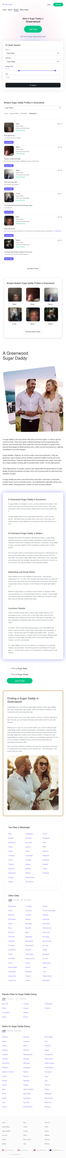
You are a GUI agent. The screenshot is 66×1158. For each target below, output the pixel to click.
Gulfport (10, 882)
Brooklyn (11, 932)
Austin (10, 910)
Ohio (46, 1041)
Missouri (26, 1072)
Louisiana (26, 1041)
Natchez (28, 873)
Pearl (44, 842)
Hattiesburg (28, 834)
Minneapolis (29, 941)
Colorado (5, 1059)
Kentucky (26, 1037)
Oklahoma (48, 1046)
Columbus (11, 856)
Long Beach (29, 856)
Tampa (45, 967)
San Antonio (46, 932)
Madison (28, 864)
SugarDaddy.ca (24, 1150)
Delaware (5, 1067)
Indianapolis (12, 972)
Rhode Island (49, 1059)
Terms (46, 1127)
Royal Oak (46, 919)
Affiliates (47, 1135)
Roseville (45, 915)
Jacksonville (12, 976)
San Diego (46, 937)
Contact (25, 1131)
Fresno (10, 963)
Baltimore (11, 915)
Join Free (33, 29)
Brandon (11, 838)
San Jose (45, 945)
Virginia (47, 1089)
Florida (4, 1076)
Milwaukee (28, 937)
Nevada (25, 1085)
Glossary (47, 1139)
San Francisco (47, 941)
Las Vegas (28, 906)
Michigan (26, 1059)
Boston (10, 924)
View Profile (9, 142)
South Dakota (49, 1067)
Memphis (28, 928)
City (7, 74)
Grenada (11, 877)
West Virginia (49, 1098)
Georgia (4, 1081)
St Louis (45, 958)
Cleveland (11, 941)
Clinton (10, 851)
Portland (28, 976)
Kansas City (12, 980)
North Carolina (27, 1107)
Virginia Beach (47, 976)
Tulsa (44, 972)
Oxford (45, 834)
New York (5, 1004)
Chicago (26, 1004)
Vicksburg (46, 873)
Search (10, 10)
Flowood (11, 864)
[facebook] (3, 1155)
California (5, 1054)
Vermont (47, 1085)
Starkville (45, 864)
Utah (46, 1081)
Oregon (47, 1050)
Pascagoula (46, 838)
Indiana (4, 1098)
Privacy (47, 1131)
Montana (26, 1076)
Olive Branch (29, 882)
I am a (7, 49)
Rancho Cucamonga (49, 910)
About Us (47, 1122)
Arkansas (5, 1050)
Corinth (10, 860)
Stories (25, 1127)
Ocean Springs (30, 877)
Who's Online (24, 10)
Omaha (27, 963)
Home (5, 10)
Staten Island (47, 963)
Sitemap (47, 1144)
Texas (46, 1076)
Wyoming (47, 1107)
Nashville (28, 950)
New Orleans (29, 954)
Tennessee (48, 1072)
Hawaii (4, 1085)
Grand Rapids (12, 967)
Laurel (27, 851)
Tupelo (45, 869)
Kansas (4, 1107)
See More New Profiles (33, 331)
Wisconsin (48, 1102)
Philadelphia (48, 1004)
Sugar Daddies (14, 113)
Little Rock (28, 910)
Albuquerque (12, 906)
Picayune (45, 851)
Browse (16, 10)
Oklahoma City (29, 958)
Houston (26, 1008)
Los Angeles (6, 1012)
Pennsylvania (49, 1054)
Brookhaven (12, 842)
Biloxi (10, 834)
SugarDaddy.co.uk (40, 1150)
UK (22, 900)
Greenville (11, 869)
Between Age (9, 67)
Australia (27, 900)
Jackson (28, 847)
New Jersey (27, 1094)
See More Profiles (33, 268)
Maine (25, 1046)
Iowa (3, 1102)
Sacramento (46, 924)
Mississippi (24, 113)
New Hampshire (28, 1089)
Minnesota (26, 1063)
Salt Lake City (47, 928)
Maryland (26, 1050)
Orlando (25, 1012)
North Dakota (49, 1037)
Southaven (46, 860)
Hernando (28, 838)
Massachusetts (27, 1054)
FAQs (25, 1135)
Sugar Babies (6, 1127)
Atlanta (4, 1017)
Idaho (4, 1089)
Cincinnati (11, 937)
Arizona (4, 1046)
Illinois (4, 1094)
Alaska (4, 1041)
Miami (27, 932)
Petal (44, 847)
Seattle (45, 950)
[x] (6, 1155)
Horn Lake (28, 842)
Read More (58, 231)
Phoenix (28, 967)
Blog (24, 1122)
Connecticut (5, 1063)
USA (10, 900)
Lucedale (28, 860)
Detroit (10, 954)
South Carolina (49, 1063)
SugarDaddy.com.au (57, 1150)
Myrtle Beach (29, 945)
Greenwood (11, 873)
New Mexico (27, 1098)
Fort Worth (11, 958)
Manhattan (28, 924)
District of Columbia (8, 1072)
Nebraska (26, 1081)
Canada (16, 900)
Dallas (4, 1008)
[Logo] (7, 4)
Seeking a (8, 58)
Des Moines (12, 950)
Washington (46, 980)
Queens (27, 980)
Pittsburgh (28, 972)
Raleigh (45, 906)
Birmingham (12, 919)
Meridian (28, 869)
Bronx (10, 928)
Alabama (5, 1037)
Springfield (46, 954)
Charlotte (47, 1008)
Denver (25, 1017)
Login (48, 5)
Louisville (28, 915)
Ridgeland (46, 856)
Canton (10, 847)
